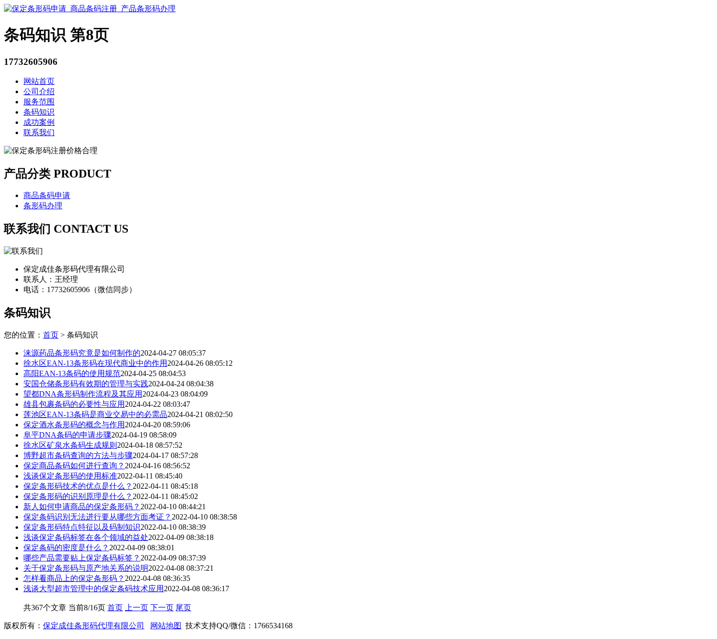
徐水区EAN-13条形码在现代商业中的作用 (95, 363)
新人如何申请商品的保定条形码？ (81, 506)
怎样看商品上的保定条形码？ (74, 578)
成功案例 (39, 122)
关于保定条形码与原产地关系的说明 (85, 568)
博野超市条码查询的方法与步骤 (78, 455)
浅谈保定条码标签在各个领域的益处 (85, 537)
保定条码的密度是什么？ (66, 547)
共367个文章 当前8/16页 (65, 607)
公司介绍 (39, 91)
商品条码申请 (46, 195)
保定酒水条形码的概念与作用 (74, 424)
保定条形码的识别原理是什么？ (78, 496)
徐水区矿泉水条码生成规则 (70, 445)
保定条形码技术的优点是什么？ (78, 486)
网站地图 (165, 625)
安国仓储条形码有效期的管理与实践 (85, 383)
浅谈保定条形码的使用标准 (70, 476)
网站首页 (39, 81)
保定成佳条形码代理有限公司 (93, 625)
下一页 (162, 607)
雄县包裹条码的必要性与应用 (74, 404)
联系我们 (39, 132)
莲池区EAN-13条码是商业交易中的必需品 (95, 414)
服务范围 (39, 102)
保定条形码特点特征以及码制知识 (81, 527)
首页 (51, 335)
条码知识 (39, 112)
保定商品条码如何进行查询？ (74, 465)
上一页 (136, 607)
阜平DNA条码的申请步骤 (67, 435)
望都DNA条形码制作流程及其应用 (82, 394)
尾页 (183, 607)
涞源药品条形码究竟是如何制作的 (81, 353)
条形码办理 (42, 205)
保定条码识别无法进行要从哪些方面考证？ (97, 517)
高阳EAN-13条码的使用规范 (71, 373)
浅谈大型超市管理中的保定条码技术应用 (93, 588)
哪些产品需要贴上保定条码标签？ (81, 558)
